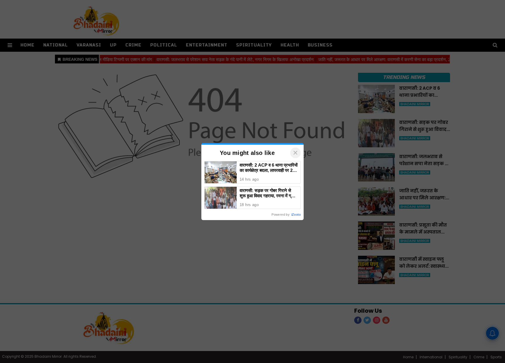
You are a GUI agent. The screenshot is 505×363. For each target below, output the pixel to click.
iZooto (296, 214)
